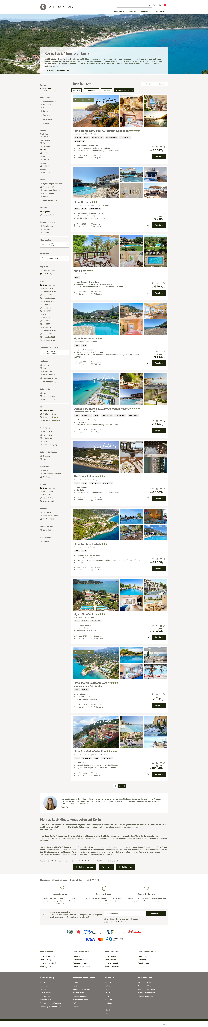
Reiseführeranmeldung (146, 993)
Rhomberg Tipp (97, 137)
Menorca (46, 172)
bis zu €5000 (48, 498)
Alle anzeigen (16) (50, 200)
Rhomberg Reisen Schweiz (50, 1007)
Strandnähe (47, 456)
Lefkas (45, 153)
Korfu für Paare (111, 960)
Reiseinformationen (80, 1000)
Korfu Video (142, 956)
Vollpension (47, 435)
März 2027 (47, 311)
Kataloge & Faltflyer (145, 996)
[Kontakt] (159, 5)
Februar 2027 (48, 308)
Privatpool (46, 477)
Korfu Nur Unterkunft (48, 963)
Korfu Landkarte (144, 963)
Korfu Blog (142, 960)
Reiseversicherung (80, 996)
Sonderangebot (49, 519)
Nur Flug (46, 233)
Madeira (46, 166)
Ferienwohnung (49, 399)
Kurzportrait (44, 986)
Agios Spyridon (48, 193)
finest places (125, 137)
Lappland (108, 1014)
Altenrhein (47, 105)
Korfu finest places (80, 963)
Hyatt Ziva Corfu (84, 614)
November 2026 (49, 298)
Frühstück (46, 441)
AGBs (75, 986)
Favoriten (46, 541)
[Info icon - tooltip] (54, 374)
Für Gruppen (45, 996)
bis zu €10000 (48, 501)
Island (107, 1010)
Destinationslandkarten (146, 989)
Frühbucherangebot (50, 516)
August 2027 (48, 327)
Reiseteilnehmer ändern (49, 91)
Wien (45, 108)
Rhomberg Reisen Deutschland (52, 1003)
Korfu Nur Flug (45, 960)
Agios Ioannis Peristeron (52, 190)
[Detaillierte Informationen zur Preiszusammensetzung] (164, 147)
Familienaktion (48, 512)
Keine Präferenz (49, 271)
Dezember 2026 (49, 301)
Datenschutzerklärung (81, 989)
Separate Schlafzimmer (52, 474)
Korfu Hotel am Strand (81, 967)
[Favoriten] (154, 5)
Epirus (45, 143)
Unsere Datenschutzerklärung (115, 922)
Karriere (43, 989)
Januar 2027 (47, 305)
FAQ (74, 1003)
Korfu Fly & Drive (46, 967)
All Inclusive (47, 432)
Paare (45, 368)
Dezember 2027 (49, 340)
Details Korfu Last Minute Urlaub (56, 71)
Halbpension (47, 438)
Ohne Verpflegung (50, 445)
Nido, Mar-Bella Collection (90, 751)
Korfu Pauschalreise (47, 956)
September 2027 (49, 331)
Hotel (45, 393)
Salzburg (46, 111)
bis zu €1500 (48, 491)
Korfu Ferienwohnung (81, 960)
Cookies (76, 1007)
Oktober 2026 (48, 295)
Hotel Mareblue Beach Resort (92, 683)
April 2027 (47, 314)
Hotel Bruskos (82, 202)
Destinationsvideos (145, 982)
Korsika (45, 137)
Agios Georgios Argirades (52, 184)
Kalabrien (46, 159)
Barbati (45, 197)
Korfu (45, 150)
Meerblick (46, 470)
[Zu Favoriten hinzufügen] (148, 156)
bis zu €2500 (48, 495)
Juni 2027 (46, 321)
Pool (44, 459)
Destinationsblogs (144, 986)
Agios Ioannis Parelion (51, 187)
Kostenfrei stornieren (51, 530)
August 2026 (48, 288)
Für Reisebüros (45, 993)
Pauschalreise (48, 226)
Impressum (77, 982)
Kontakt (43, 982)
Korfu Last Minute (112, 967)
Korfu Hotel (77, 956)
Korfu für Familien (112, 956)
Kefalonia (46, 146)
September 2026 (49, 292)
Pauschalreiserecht (80, 993)
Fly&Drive (46, 229)
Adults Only (47, 371)
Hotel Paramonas (84, 338)
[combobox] (134, 5)
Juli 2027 (46, 324)
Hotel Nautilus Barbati (87, 544)
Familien (46, 365)
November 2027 (49, 337)
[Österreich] (165, 5)
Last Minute (47, 274)
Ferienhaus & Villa (49, 396)
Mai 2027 (46, 318)
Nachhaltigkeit (111, 137)
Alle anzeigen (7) (49, 382)
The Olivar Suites (84, 476)
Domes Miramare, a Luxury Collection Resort (101, 408)
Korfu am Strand (111, 963)
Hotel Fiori (80, 270)
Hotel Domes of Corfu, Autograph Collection (101, 130)
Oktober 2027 (48, 334)
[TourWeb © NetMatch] (165, 1024)
